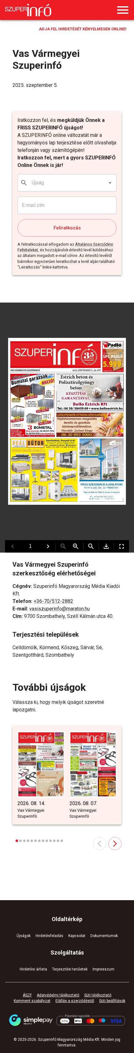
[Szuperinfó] (28, 10)
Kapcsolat (76, 936)
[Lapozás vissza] (12, 546)
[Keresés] (91, 546)
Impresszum (103, 969)
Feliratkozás (67, 228)
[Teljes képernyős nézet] (122, 546)
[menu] (123, 10)
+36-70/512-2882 (53, 601)
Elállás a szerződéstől (74, 1001)
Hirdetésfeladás (49, 936)
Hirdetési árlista (33, 969)
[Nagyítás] (76, 546)
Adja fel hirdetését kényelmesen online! (83, 29)
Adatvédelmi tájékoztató (58, 995)
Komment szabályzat (32, 1001)
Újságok (24, 936)
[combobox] (67, 183)
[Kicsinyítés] (63, 546)
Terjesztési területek (70, 969)
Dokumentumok (104, 936)
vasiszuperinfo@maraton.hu (59, 609)
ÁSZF (27, 995)
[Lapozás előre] (48, 546)
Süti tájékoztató (97, 995)
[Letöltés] (106, 546)
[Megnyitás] (110, 182)
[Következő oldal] (115, 843)
